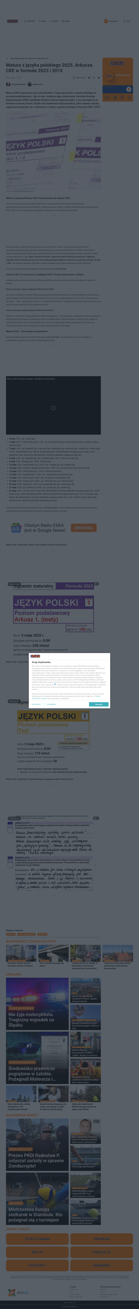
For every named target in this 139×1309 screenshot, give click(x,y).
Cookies (44, 698)
